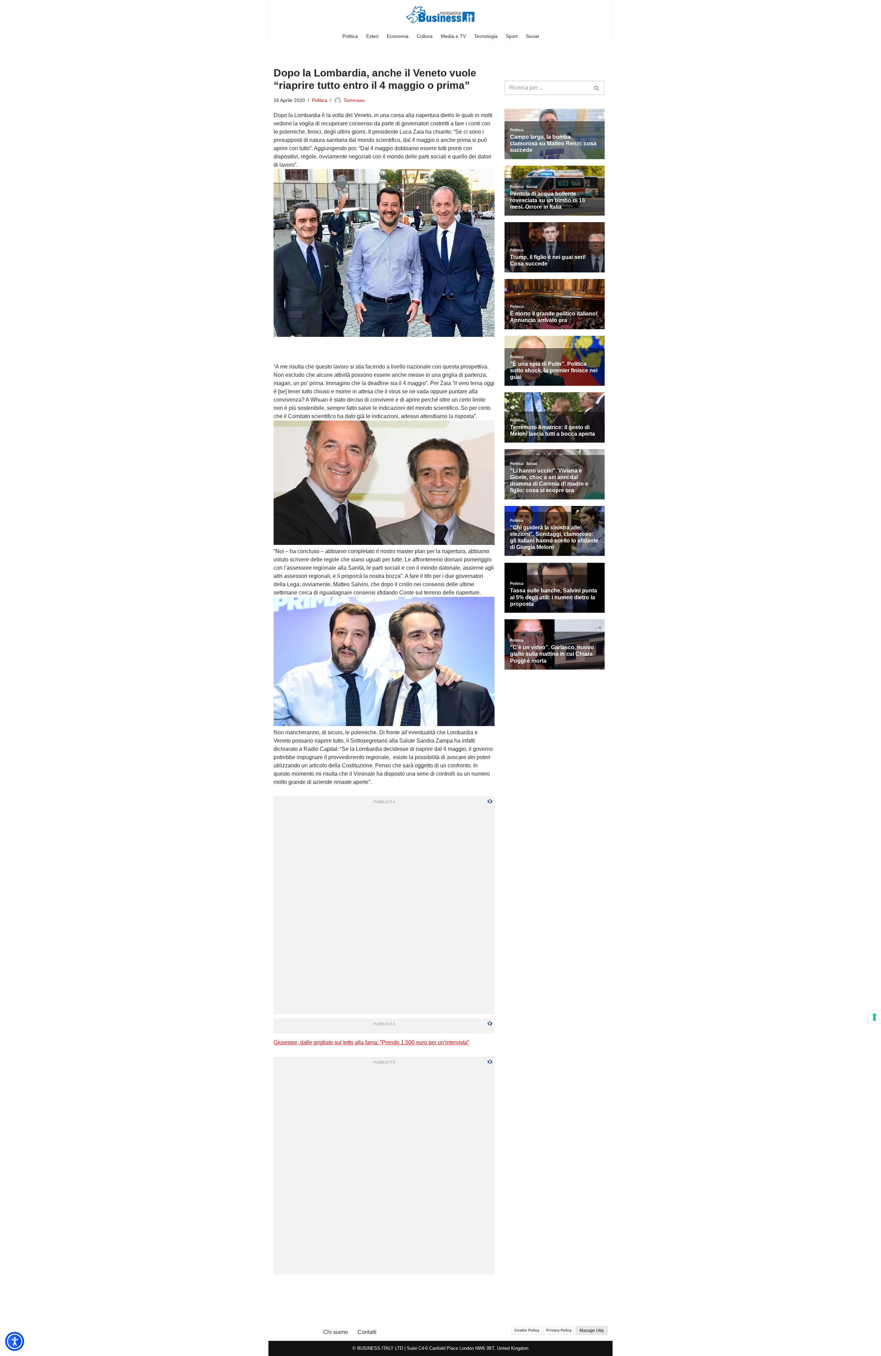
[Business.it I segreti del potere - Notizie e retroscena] (440, 14)
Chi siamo (335, 1332)
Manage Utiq (592, 1330)
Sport (512, 36)
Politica (350, 36)
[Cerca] (597, 88)
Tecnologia (486, 36)
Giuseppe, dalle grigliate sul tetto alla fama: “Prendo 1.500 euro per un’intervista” (371, 1042)
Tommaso (354, 100)
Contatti (367, 1332)
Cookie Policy (526, 1330)
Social (532, 36)
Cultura (425, 36)
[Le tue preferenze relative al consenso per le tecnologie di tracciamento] (874, 1017)
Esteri (372, 36)
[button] (14, 1341)
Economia (397, 36)
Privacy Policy (559, 1330)
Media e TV (453, 36)
